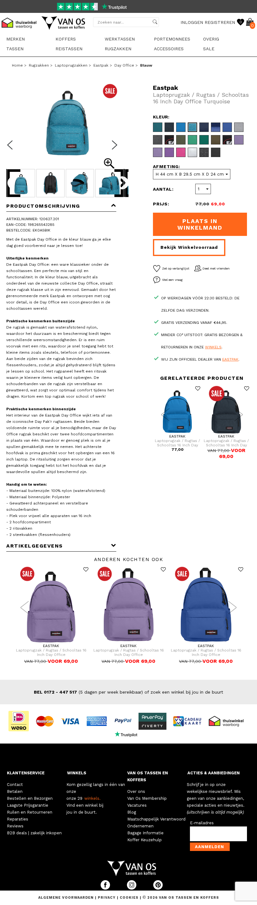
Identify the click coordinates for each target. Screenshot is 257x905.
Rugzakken (118, 48)
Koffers (65, 38)
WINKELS (76, 773)
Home (17, 65)
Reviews (15, 826)
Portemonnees (172, 38)
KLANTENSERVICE (26, 773)
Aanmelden (209, 846)
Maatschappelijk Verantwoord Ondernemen (156, 822)
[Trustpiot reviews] (129, 733)
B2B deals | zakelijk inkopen (34, 833)
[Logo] (63, 28)
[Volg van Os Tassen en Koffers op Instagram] (132, 888)
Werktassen (120, 38)
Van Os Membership (147, 798)
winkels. (92, 798)
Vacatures (137, 805)
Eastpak (100, 65)
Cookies (129, 898)
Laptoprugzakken (71, 65)
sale (208, 48)
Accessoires (169, 48)
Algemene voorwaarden (66, 898)
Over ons (136, 791)
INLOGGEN (192, 22)
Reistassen (68, 48)
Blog (131, 812)
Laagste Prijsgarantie (27, 805)
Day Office (124, 65)
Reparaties (17, 819)
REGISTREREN (220, 22)
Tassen (15, 48)
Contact (15, 784)
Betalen (15, 791)
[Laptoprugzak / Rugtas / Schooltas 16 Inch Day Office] (177, 433)
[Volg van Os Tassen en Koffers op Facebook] (106, 888)
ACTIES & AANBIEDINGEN (213, 773)
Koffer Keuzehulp (144, 839)
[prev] (12, 149)
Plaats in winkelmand (200, 224)
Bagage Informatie (145, 833)
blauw (146, 65)
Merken (15, 38)
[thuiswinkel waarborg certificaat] (229, 720)
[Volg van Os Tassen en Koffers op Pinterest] (157, 888)
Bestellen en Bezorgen (30, 798)
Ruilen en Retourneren (29, 812)
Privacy (107, 898)
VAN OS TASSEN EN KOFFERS (147, 776)
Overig (211, 38)
